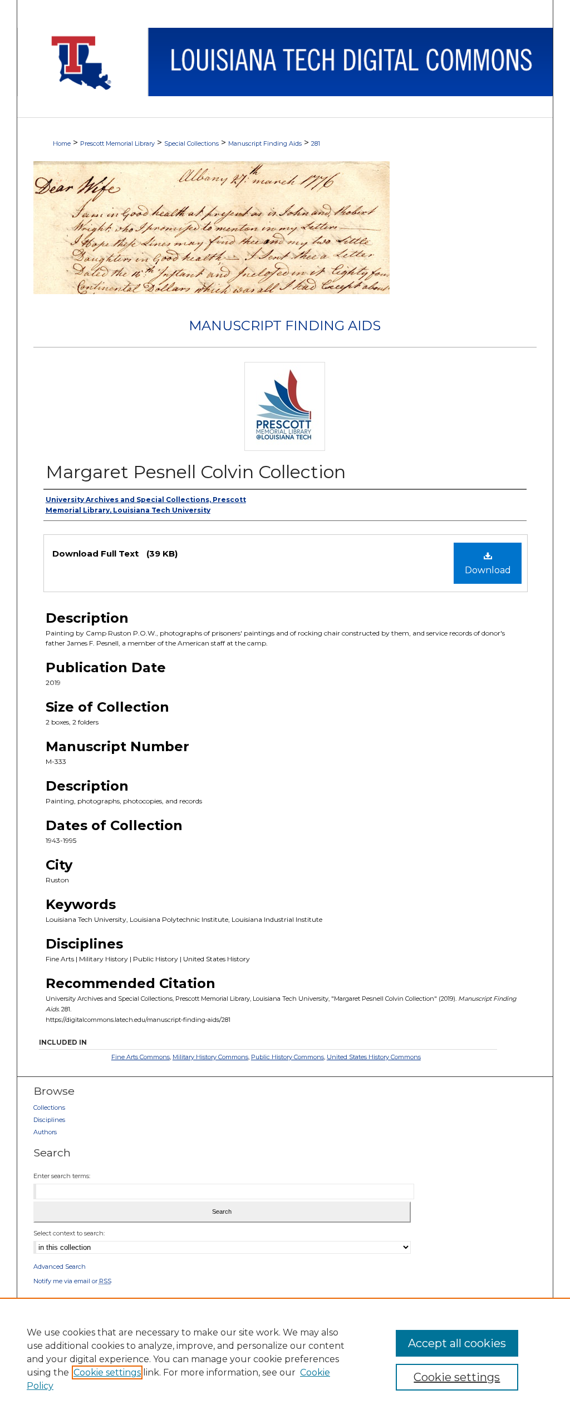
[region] (285, 1359)
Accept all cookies (457, 1343)
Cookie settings (107, 1372)
